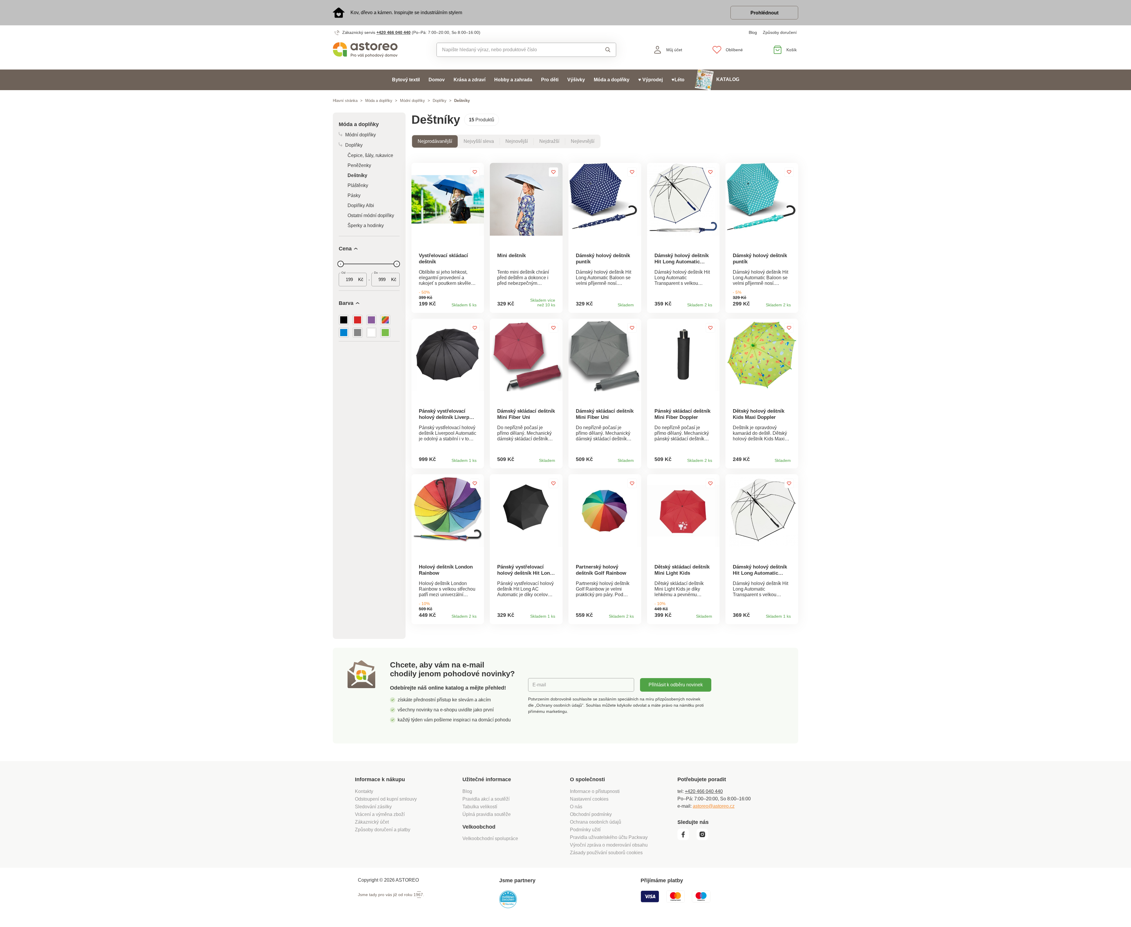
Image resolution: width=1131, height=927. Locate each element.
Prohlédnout (764, 12)
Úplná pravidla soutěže (486, 814)
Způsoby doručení (780, 32)
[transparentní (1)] (371, 333)
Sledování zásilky (373, 806)
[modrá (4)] (344, 333)
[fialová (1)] (371, 320)
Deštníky (357, 175)
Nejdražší (549, 141)
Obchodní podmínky (591, 814)
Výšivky (576, 79)
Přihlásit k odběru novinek (676, 684)
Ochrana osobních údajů (595, 821)
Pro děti (549, 79)
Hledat (602, 50)
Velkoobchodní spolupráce (490, 838)
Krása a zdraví (469, 79)
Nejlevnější (582, 141)
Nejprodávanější (435, 141)
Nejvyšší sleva (479, 141)
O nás (576, 806)
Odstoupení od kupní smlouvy (386, 799)
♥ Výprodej (650, 79)
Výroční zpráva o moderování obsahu (609, 844)
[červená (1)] (358, 320)
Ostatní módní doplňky (371, 215)
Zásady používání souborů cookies (606, 852)
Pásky (354, 195)
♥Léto (678, 79)
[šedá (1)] (358, 333)
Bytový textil (406, 79)
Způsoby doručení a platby (382, 829)
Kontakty (364, 791)
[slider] (340, 264)
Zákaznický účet (372, 821)
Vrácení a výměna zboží (380, 814)
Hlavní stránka (345, 100)
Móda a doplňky (611, 79)
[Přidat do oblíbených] (474, 172)
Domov (437, 79)
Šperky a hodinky (366, 225)
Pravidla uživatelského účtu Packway (609, 837)
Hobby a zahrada (513, 79)
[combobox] (513, 50)
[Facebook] (686, 838)
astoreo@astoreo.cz (714, 806)
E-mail (539, 684)
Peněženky (359, 165)
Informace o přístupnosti (595, 791)
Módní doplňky (412, 100)
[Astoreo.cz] (369, 49)
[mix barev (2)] (385, 320)
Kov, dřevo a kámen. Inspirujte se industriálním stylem (406, 12)
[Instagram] (704, 838)
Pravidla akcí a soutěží (486, 799)
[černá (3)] (344, 320)
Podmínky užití (585, 829)
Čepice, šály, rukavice (370, 155)
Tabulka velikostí (479, 806)
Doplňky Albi (361, 205)
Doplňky (440, 100)
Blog (753, 32)
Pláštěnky (358, 185)
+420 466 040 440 (393, 32)
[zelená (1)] (385, 333)
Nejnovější (516, 141)
